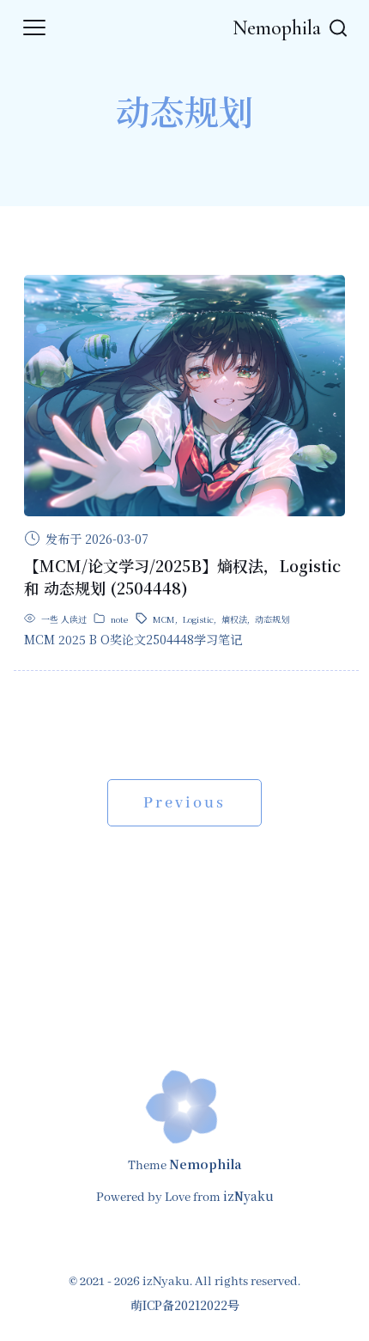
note (119, 619)
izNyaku (248, 1195)
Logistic (198, 619)
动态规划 (272, 619)
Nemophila (277, 27)
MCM (164, 619)
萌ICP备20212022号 (184, 1305)
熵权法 (234, 619)
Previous (184, 803)
